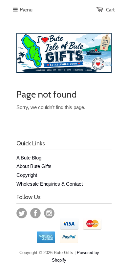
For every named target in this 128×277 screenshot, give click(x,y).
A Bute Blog (28, 157)
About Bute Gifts (34, 166)
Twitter (21, 213)
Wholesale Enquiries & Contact (49, 184)
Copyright (26, 175)
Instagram (49, 213)
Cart (110, 10)
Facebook (35, 213)
